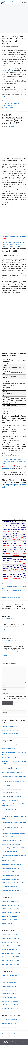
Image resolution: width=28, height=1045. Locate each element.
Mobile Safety (17, 103)
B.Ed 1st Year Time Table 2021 (10, 901)
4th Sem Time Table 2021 (9, 1023)
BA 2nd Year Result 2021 (9, 982)
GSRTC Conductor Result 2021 (11, 844)
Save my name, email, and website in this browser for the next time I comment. (15, 697)
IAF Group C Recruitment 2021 (11, 868)
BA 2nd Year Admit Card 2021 (14, 461)
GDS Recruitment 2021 (8, 861)
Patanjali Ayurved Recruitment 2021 (12, 875)
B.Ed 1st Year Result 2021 (9, 916)
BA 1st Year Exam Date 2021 (6, 244)
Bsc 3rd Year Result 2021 (9, 997)
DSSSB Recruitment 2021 (9, 886)
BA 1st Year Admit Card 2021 (6, 461)
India (10, 105)
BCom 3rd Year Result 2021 (10, 1008)
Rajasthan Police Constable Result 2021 (13, 833)
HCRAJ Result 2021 (7, 785)
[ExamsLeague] (8, 2)
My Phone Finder (9, 70)
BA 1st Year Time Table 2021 (10, 726)
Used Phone (10, 103)
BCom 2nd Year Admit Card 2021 (11, 949)
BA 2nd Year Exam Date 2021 (14, 244)
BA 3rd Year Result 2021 (9, 986)
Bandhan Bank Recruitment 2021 (11, 864)
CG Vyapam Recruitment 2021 (10, 879)
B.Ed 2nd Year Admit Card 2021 (11, 912)
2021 (18, 945)
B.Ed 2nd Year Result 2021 (9, 920)
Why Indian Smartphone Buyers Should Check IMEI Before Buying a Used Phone (13, 40)
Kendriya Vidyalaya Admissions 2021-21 (13, 848)
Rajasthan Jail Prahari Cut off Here (16, 236)
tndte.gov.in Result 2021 (9, 748)
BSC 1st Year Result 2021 (9, 990)
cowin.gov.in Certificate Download (11, 745)
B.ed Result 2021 (7, 923)
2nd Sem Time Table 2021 (9, 1019)
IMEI (5, 103)
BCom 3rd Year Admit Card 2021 (11, 953)
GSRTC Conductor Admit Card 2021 (12, 840)
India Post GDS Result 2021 (10, 792)
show (17, 255)
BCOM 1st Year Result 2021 (10, 1001)
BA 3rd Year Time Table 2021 (10, 733)
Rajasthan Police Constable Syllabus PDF (13, 813)
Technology (7, 101)
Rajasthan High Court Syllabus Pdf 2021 (13, 781)
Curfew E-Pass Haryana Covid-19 (11, 796)
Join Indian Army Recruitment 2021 (12, 890)
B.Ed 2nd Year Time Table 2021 (11, 905)
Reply (5, 629)
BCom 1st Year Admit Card (9, 945)
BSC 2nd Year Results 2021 (10, 993)
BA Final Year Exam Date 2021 (22, 244)
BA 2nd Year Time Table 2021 (10, 730)
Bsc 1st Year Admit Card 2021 (10, 957)
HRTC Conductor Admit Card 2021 (12, 772)
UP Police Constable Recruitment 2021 (13, 883)
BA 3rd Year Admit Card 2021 (10, 942)
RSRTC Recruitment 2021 (9, 851)
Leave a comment (8, 107)
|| (13, 521)
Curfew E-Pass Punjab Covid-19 (11, 800)
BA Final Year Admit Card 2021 (22, 461)
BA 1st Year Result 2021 (9, 979)
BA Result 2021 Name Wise (9, 975)
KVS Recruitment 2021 (8, 872)
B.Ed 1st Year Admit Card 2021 (11, 908)
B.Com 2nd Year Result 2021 (10, 1004)
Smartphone (5, 105)
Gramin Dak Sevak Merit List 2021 (11, 789)
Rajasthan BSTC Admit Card (10, 758)
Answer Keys (7, 584)
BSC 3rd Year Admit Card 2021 (10, 964)
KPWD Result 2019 (7, 837)
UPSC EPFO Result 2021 (9, 809)
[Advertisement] (14, 18)
